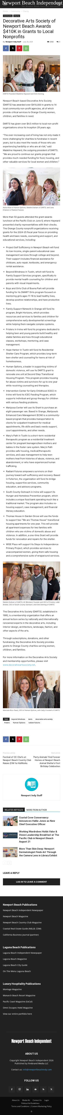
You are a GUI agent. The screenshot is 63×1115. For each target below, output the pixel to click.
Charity (26, 11)
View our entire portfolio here (17, 1013)
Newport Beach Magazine (15, 916)
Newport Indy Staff (13, 42)
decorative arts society (44, 719)
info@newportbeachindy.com (37, 1069)
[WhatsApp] (26, 48)
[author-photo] (31, 791)
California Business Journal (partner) (21, 934)
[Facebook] (6, 48)
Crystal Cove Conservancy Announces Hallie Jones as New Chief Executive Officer (37, 821)
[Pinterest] (19, 48)
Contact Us (37, 1100)
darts (30, 719)
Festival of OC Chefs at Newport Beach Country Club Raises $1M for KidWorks (17, 760)
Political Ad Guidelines (30, 1103)
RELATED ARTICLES (14, 810)
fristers (7, 722)
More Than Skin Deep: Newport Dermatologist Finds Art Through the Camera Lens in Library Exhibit (38, 852)
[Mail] (35, 1089)
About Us (15, 1100)
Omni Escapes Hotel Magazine (18, 1007)
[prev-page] (5, 863)
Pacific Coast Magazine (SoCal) (17, 1001)
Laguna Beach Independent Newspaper (22, 952)
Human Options (19, 722)
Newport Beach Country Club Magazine (22, 922)
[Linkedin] (27, 1089)
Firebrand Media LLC (38, 1063)
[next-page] (9, 863)
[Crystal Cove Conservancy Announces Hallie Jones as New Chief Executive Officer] (10, 821)
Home (5, 11)
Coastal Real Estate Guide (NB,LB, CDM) (22, 928)
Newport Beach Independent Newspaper (23, 910)
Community (15, 11)
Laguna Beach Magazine (15, 959)
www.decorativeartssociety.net (19, 664)
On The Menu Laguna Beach (17, 971)
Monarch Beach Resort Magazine (19, 995)
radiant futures (34, 722)
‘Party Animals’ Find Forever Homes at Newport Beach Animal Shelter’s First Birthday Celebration (46, 762)
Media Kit (26, 1100)
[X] (13, 48)
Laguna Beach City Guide (15, 965)
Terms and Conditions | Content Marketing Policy (31, 1106)
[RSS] (43, 1089)
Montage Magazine (12, 989)
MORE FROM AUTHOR (37, 810)
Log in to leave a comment (31, 882)
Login (46, 1100)
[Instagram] (20, 1089)
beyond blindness (18, 719)
